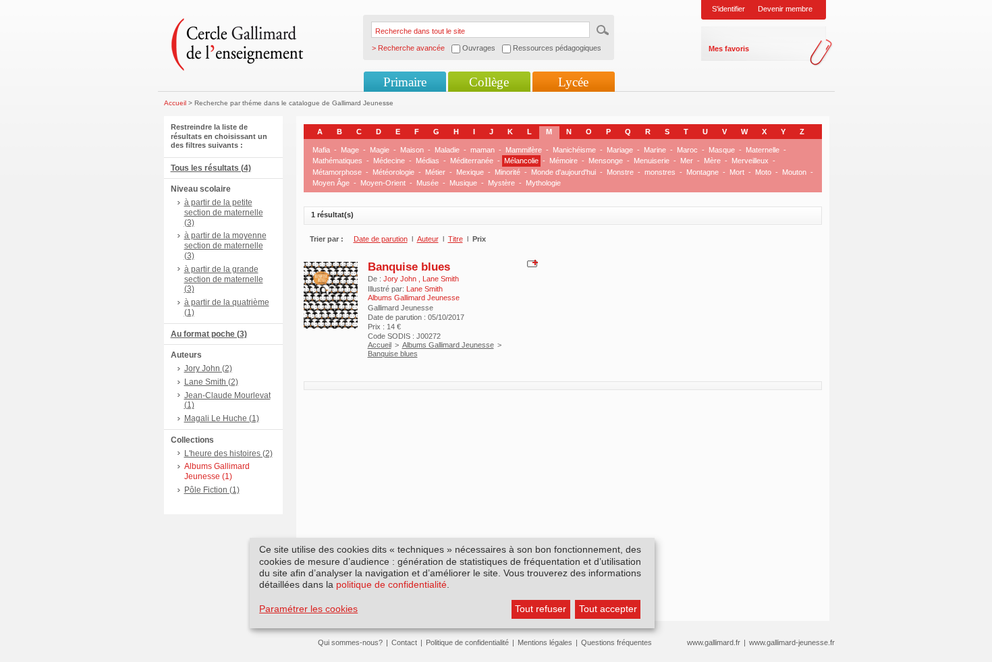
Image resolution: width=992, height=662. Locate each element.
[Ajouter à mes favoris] (531, 263)
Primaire (404, 82)
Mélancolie (521, 161)
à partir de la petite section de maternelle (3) (223, 212)
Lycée (573, 82)
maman (482, 150)
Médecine (389, 161)
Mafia (321, 150)
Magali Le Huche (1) (221, 418)
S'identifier (728, 9)
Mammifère (523, 150)
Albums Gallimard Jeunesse (448, 345)
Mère (712, 161)
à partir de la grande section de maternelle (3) (223, 279)
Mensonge (605, 161)
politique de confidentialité (391, 584)
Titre (455, 239)
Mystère (501, 183)
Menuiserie (651, 161)
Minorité (507, 172)
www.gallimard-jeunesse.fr (792, 642)
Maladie (447, 150)
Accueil (175, 103)
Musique (463, 183)
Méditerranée (471, 161)
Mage (350, 150)
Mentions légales (545, 642)
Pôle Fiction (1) (212, 490)
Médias (427, 161)
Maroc (687, 150)
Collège (489, 82)
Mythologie (543, 183)
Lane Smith (440, 279)
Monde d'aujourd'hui (563, 172)
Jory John (400, 279)
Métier (435, 172)
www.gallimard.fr (713, 642)
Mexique (470, 172)
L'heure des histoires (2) (228, 453)
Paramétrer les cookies (308, 608)
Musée (427, 183)
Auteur (428, 239)
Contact (404, 642)
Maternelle (762, 150)
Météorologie (393, 172)
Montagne (702, 172)
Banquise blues (409, 266)
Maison (412, 150)
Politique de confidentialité (467, 642)
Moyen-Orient (383, 183)
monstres (660, 172)
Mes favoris (729, 49)
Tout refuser (540, 608)
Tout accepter (608, 608)
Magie (379, 150)
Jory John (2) (208, 368)
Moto (763, 172)
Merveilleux (750, 161)
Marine (655, 150)
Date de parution (381, 239)
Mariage (620, 150)
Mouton (794, 172)
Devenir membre (785, 9)
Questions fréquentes (616, 642)
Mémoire (563, 161)
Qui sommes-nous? (350, 642)
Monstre (620, 172)
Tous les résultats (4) (211, 168)
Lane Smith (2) (211, 382)
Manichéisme (574, 150)
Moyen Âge (331, 183)
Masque (722, 150)
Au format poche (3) (209, 334)
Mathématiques (337, 161)
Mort (736, 172)
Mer (686, 161)
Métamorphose (337, 172)
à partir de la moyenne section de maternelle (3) (225, 245)
